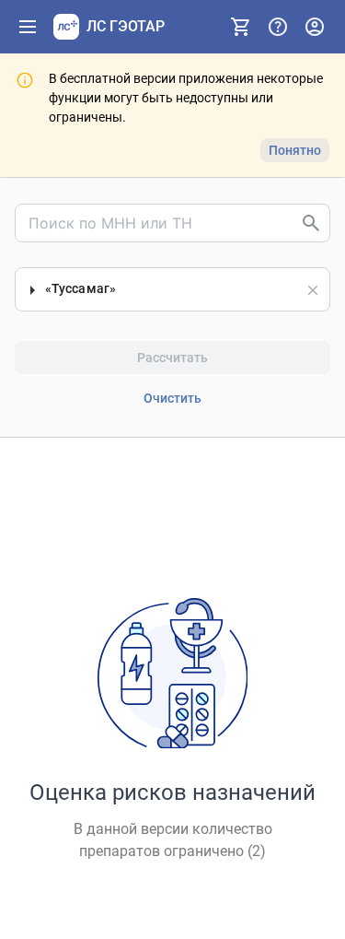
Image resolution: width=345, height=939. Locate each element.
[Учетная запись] (314, 26)
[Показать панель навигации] (27, 27)
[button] (313, 290)
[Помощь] (277, 26)
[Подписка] (241, 26)
